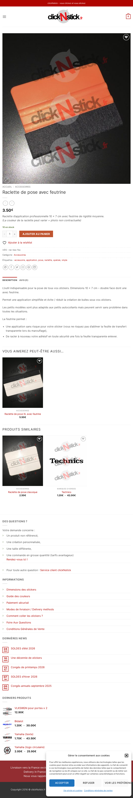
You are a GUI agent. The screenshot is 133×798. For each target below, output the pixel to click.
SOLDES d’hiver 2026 (24, 676)
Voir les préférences (116, 782)
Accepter (62, 782)
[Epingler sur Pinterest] (28, 267)
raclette (48, 260)
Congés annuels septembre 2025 (31, 685)
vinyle (64, 260)
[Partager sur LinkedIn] (34, 267)
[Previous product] (11, 203)
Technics (66, 492)
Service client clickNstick (55, 570)
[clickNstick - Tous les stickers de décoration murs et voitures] (66, 17)
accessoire (19, 260)
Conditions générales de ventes (98, 790)
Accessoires (22, 186)
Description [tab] (9, 280)
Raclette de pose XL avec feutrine (23, 414)
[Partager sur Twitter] (17, 267)
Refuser (88, 782)
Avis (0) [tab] (23, 280)
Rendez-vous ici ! (17, 559)
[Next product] (5, 203)
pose (40, 260)
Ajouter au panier (36, 234)
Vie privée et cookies (72, 790)
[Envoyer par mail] (23, 267)
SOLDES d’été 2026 (23, 648)
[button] (126, 755)
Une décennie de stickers (26, 657)
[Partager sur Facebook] (11, 267)
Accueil (7, 186)
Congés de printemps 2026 (28, 667)
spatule (56, 260)
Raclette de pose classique (22, 492)
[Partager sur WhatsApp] (5, 267)
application (31, 260)
